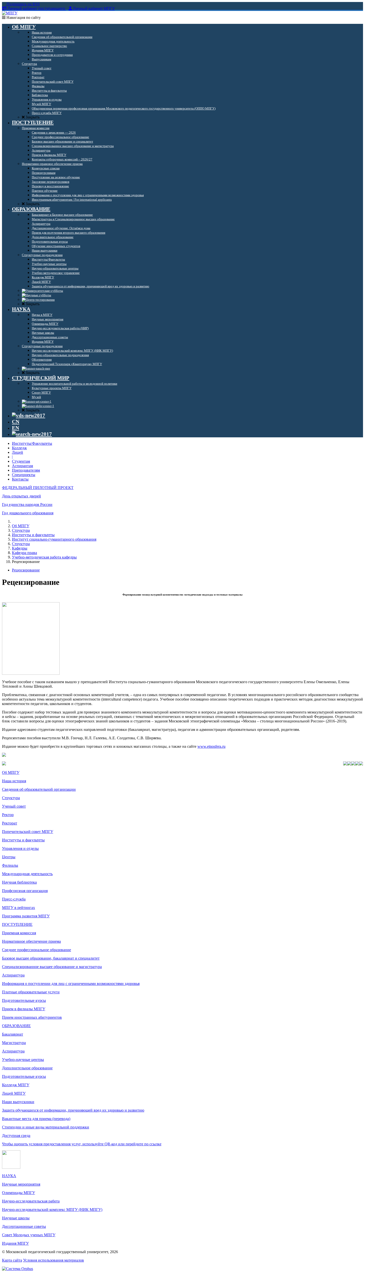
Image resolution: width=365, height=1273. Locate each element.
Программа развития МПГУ (26, 916)
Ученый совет (14, 806)
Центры (8, 857)
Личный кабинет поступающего (36, 8)
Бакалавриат (12, 1034)
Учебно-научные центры (23, 1059)
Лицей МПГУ (14, 1093)
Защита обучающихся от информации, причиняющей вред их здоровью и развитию (73, 1110)
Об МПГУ (20, 526)
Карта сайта (12, 1260)
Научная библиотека (19, 882)
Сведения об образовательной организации (39, 789)
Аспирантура (13, 975)
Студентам (21, 461)
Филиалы (10, 865)
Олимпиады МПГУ (18, 1193)
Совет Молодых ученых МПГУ (28, 1235)
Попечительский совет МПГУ (27, 831)
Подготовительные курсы (24, 1000)
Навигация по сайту (23, 17)
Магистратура (14, 1043)
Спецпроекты (23, 475)
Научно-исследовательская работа (31, 1201)
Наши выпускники (18, 1102)
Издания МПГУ (15, 1243)
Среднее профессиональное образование (36, 950)
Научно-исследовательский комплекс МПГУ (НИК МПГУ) (52, 1209)
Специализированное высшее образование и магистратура (52, 967)
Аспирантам (22, 466)
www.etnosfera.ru (211, 746)
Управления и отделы (20, 848)
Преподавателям (26, 470)
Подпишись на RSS (22, 4)
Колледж (19, 448)
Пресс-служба (14, 899)
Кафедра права (24, 553)
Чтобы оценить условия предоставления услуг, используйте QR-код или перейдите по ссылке (81, 1144)
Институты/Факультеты (32, 443)
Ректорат (9, 823)
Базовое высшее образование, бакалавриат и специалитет (51, 958)
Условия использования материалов (53, 1260)
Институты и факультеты (33, 535)
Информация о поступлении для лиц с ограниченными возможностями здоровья (71, 983)
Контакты (20, 479)
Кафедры (19, 548)
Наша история (14, 781)
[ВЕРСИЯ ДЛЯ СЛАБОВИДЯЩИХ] (28, 415)
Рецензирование (26, 570)
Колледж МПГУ (15, 1085)
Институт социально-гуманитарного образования (54, 539)
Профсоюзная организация (25, 891)
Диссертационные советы (24, 1226)
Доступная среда (16, 1135)
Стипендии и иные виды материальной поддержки (45, 1127)
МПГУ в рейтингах (18, 907)
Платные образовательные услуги (31, 992)
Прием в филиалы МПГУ (23, 1009)
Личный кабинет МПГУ (94, 8)
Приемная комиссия (19, 933)
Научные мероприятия (21, 1184)
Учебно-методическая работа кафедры (44, 557)
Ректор (8, 815)
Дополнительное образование (27, 1068)
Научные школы (16, 1218)
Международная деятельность (27, 874)
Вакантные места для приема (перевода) (36, 1119)
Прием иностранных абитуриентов (32, 1017)
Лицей (17, 452)
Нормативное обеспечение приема (31, 941)
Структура (21, 530)
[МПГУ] (9, 13)
